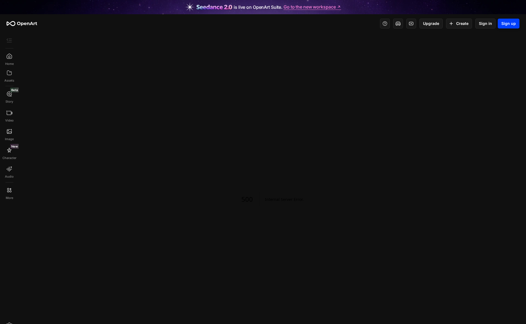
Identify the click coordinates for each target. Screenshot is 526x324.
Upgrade (431, 23)
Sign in (485, 23)
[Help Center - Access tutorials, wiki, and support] (385, 23)
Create (462, 23)
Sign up (508, 23)
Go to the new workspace (310, 7)
